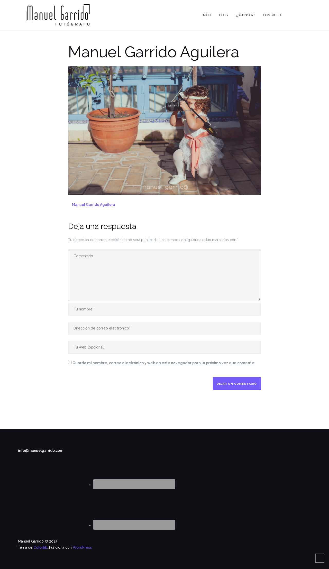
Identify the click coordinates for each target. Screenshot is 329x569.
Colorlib (40, 547)
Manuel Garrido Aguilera (93, 205)
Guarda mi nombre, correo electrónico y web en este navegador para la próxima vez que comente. (163, 363)
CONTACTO (272, 15)
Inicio (207, 15)
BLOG (223, 15)
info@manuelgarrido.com (40, 450)
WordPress (82, 547)
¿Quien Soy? (245, 15)
